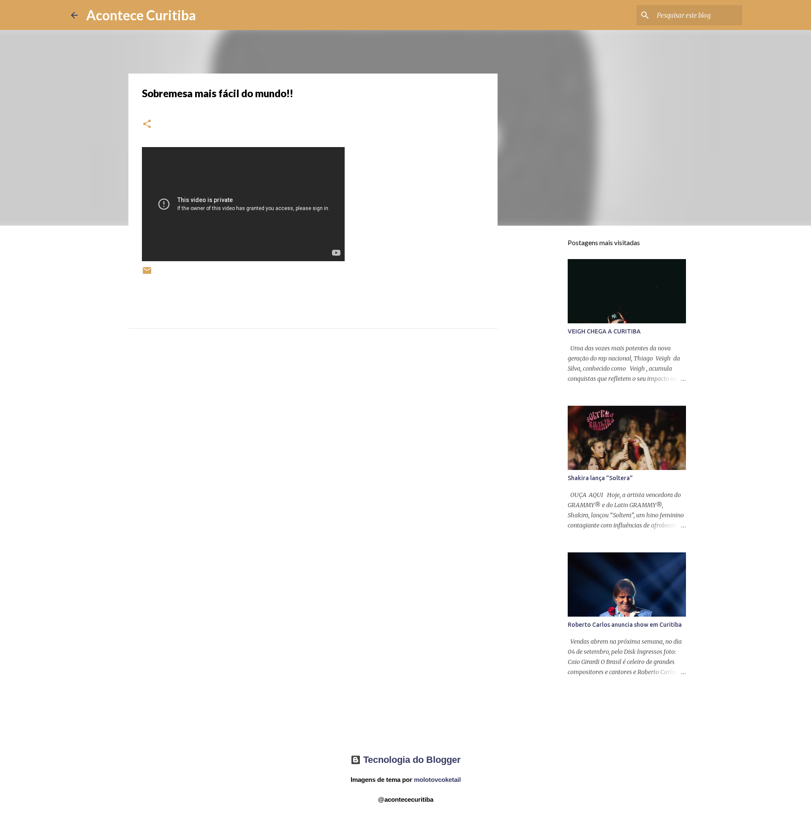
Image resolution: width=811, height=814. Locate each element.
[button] (147, 124)
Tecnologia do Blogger (411, 759)
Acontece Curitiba (141, 15)
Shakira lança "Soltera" (600, 478)
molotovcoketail (437, 779)
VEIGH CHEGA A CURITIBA (604, 331)
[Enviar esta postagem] (147, 273)
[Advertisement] (313, 428)
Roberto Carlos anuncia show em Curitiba (625, 624)
